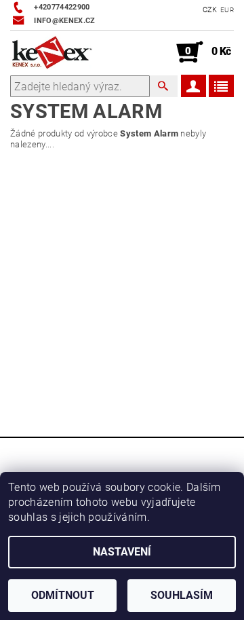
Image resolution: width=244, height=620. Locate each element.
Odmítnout (62, 595)
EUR (227, 10)
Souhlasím (181, 595)
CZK (210, 9)
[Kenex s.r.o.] (52, 52)
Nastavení (122, 551)
